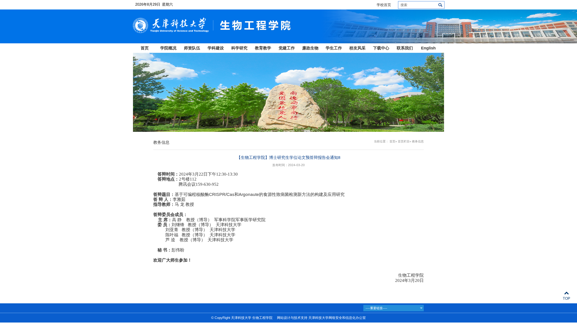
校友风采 (357, 48)
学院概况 (168, 48)
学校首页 (384, 5)
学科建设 (216, 48)
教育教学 (263, 48)
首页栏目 (404, 141)
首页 (145, 48)
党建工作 (287, 48)
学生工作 (334, 48)
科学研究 (239, 48)
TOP (566, 298)
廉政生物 (310, 48)
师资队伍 (192, 48)
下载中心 (381, 48)
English (428, 48)
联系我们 (405, 48)
